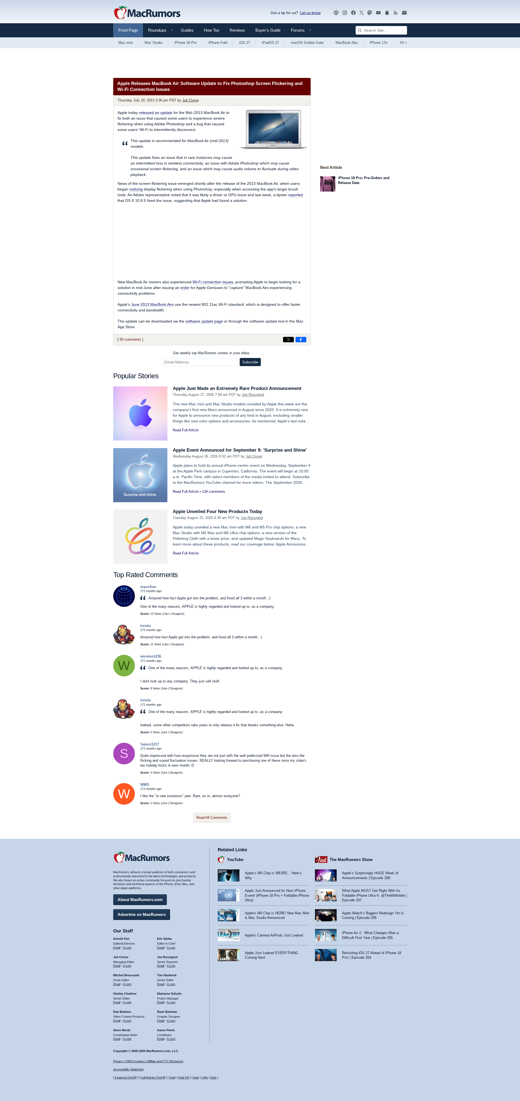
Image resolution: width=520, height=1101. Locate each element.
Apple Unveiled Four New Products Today (217, 511)
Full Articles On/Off (153, 1077)
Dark (213, 1077)
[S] (124, 763)
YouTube (235, 859)
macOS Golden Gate (307, 43)
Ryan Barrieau (167, 1011)
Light (205, 1077)
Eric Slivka (164, 938)
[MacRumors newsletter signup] (404, 13)
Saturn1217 (149, 744)
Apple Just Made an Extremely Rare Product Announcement (237, 388)
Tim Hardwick (167, 975)
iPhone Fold (218, 43)
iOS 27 (244, 43)
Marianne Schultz (169, 993)
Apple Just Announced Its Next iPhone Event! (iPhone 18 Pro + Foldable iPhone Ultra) (277, 895)
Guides (187, 30)
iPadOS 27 (270, 43)
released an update (155, 112)
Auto (196, 1077)
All (403, 43)
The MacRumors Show (351, 859)
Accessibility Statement (128, 1069)
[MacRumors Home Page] (147, 13)
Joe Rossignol (253, 395)
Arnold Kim (121, 938)
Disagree (177, 613)
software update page (204, 321)
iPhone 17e (378, 43)
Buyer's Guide (268, 30)
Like (166, 613)
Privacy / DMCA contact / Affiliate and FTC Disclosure (148, 1061)
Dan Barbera (122, 1011)
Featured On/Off (125, 1077)
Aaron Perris (166, 1030)
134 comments (213, 491)
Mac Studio (153, 43)
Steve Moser (122, 1030)
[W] (124, 675)
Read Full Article (186, 430)
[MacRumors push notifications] (387, 13)
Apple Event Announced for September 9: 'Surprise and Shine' (240, 450)
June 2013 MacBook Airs (152, 304)
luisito (145, 626)
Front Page (128, 30)
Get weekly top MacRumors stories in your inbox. (212, 353)
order (185, 287)
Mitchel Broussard (126, 975)
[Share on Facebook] (300, 339)
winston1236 (150, 656)
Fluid (172, 1077)
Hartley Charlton (124, 993)
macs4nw (148, 587)
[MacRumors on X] (361, 13)
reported (295, 195)
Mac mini (125, 43)
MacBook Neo (347, 43)
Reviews (237, 30)
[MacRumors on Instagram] (344, 13)
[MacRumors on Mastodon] (369, 13)
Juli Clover (190, 100)
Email (116, 947)
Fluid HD (183, 1077)
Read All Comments (211, 818)
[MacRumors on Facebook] (353, 13)
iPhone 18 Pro (185, 43)
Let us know (310, 13)
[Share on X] (288, 339)
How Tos (211, 30)
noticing (136, 189)
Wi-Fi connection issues (213, 282)
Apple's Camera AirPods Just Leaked (274, 935)
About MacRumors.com (140, 899)
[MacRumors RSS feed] (395, 13)
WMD (144, 785)
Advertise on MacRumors (142, 914)
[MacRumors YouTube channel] (378, 13)
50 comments (130, 339)
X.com (127, 947)
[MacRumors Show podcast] (336, 13)
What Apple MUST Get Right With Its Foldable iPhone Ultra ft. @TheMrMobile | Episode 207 (374, 895)
